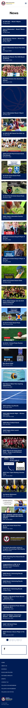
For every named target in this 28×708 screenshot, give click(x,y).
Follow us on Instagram (8, 685)
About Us (4, 666)
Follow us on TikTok (7, 692)
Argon (8, 704)
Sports (3, 679)
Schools (4, 669)
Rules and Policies (6, 672)
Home (3, 662)
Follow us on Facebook (8, 688)
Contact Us (4, 682)
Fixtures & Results (6, 675)
